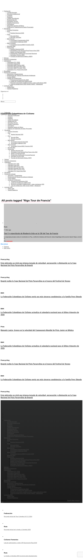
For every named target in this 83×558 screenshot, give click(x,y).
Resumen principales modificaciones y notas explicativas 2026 (28, 83)
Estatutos (9, 17)
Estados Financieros (13, 23)
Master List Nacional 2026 (17, 52)
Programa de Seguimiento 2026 (19, 80)
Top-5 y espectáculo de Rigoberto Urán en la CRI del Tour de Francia (31, 233)
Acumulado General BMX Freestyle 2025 (22, 44)
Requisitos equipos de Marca (15, 25)
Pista (8, 34)
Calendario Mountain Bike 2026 (16, 66)
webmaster (9, 241)
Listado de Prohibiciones (14, 78)
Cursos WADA (11, 77)
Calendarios (7, 61)
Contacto (9, 15)
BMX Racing (10, 39)
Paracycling (10, 47)
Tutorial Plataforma (12, 88)
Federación (7, 11)
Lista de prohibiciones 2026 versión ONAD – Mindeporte (26, 84)
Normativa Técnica (12, 21)
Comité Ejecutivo (12, 12)
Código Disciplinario (13, 18)
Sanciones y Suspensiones (15, 74)
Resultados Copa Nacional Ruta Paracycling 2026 (24, 50)
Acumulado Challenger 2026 (18, 42)
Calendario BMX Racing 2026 (15, 65)
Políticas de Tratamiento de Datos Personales (20, 27)
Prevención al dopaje (10, 72)
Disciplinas (7, 28)
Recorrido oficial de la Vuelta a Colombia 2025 (17, 529)
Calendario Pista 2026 (13, 63)
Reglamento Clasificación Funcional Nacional (23, 53)
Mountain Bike (11, 46)
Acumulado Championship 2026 (19, 40)
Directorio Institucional (13, 14)
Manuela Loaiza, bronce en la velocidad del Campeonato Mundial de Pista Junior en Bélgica (37, 330)
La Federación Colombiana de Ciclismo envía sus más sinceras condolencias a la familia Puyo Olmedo (41, 297)
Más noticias (4, 244)
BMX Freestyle (11, 43)
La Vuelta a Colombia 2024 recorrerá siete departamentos (20, 556)
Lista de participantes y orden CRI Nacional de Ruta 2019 (20, 543)
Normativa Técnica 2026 (17, 55)
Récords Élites (14, 36)
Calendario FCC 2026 (13, 62)
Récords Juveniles (15, 37)
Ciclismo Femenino (12, 30)
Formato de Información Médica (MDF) (21, 56)
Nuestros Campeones (10, 59)
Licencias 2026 (8, 85)
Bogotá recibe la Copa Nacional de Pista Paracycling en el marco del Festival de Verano (35, 281)
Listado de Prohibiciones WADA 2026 (21, 81)
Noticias (6, 58)
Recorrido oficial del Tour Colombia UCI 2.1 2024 (18, 516)
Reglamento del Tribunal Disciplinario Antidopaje (21, 75)
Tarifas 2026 (10, 87)
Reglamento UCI (12, 20)
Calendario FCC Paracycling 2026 (17, 69)
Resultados (7, 71)
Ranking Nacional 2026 (17, 33)
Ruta (8, 31)
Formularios (10, 24)
